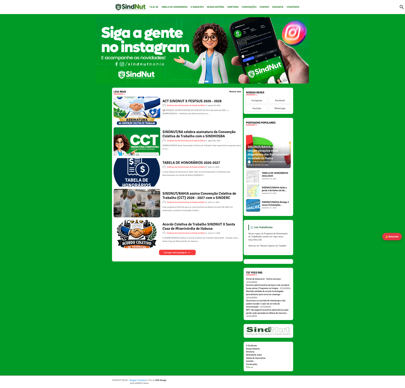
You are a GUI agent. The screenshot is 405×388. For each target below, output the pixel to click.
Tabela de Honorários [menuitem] (255, 358)
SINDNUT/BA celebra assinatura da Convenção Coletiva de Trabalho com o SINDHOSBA (199, 134)
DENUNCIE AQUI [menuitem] (254, 355)
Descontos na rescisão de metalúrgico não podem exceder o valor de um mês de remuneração (265, 303)
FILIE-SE (154, 7)
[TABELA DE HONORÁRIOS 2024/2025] (253, 176)
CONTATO (264, 7)
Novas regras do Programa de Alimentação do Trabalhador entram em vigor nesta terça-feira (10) (268, 236)
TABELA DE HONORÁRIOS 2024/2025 (275, 174)
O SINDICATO (197, 7)
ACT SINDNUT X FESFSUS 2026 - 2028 (191, 101)
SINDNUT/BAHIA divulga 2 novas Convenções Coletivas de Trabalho (275, 203)
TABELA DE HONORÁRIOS (174, 7)
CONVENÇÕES (249, 7)
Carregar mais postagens (175, 252)
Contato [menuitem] (249, 361)
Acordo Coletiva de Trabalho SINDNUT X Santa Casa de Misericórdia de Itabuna (198, 226)
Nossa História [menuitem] (253, 348)
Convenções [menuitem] (251, 364)
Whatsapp (279, 108)
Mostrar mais (235, 91)
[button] (402, 7)
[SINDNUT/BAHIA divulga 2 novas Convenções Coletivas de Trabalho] (253, 205)
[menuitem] (249, 367)
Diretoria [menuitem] (250, 351)
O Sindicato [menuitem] (251, 345)
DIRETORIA (233, 7)
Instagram (256, 100)
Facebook (280, 100)
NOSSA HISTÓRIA (215, 7)
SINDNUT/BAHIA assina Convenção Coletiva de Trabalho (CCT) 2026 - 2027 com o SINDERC (199, 195)
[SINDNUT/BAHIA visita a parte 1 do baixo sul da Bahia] (253, 191)
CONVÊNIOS (293, 7)
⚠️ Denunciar (392, 236)
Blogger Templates (138, 380)
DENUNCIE (278, 7)
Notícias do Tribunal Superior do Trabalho (267, 246)
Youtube (256, 108)
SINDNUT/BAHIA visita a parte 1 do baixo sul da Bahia (274, 189)
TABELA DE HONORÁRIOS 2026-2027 (191, 163)
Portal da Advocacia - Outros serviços (263, 279)
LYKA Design (160, 380)
